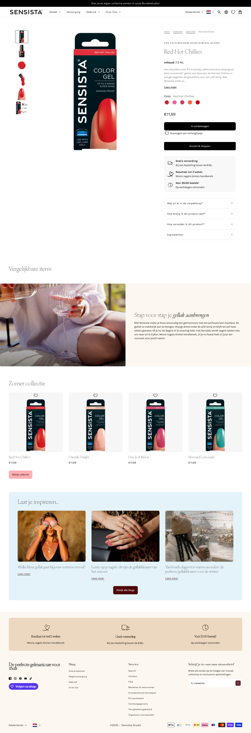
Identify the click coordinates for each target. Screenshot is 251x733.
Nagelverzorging (78, 676)
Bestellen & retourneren (141, 687)
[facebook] (10, 678)
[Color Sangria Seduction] (197, 102)
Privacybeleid (136, 698)
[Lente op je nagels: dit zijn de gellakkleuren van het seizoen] (125, 536)
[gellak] (52, 536)
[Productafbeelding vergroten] (95, 91)
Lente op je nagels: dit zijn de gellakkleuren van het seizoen (124, 569)
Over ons (73, 687)
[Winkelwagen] (240, 12)
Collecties (177, 31)
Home (167, 31)
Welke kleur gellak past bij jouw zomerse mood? (51, 566)
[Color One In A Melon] (182, 102)
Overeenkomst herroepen (142, 693)
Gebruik (73, 682)
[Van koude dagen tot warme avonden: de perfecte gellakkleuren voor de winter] (199, 536)
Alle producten (77, 671)
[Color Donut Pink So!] (174, 102)
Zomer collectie (27, 383)
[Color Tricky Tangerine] (190, 102)
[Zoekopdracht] (219, 12)
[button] (184, 133)
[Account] (226, 12)
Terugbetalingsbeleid (140, 709)
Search (132, 671)
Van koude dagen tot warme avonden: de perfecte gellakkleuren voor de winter (194, 569)
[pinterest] (20, 678)
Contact (132, 676)
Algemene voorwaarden (141, 715)
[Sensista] (26, 12)
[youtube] (25, 678)
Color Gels (190, 31)
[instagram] (15, 678)
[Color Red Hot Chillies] (167, 102)
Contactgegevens (138, 704)
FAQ (130, 682)
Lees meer (170, 87)
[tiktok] (30, 678)
